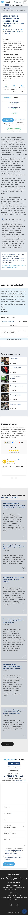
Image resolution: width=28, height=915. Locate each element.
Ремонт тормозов (15, 367)
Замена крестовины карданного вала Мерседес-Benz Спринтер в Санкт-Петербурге (13, 620)
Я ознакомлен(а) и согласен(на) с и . (14, 851)
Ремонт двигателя (15, 395)
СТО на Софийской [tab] (14, 763)
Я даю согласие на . (13, 857)
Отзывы (12, 5)
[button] (12, 478)
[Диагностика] (5, 361)
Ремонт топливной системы (15, 377)
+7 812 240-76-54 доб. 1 (14, 776)
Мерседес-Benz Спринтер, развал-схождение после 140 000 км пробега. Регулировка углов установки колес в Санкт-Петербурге (14, 712)
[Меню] (25, 2)
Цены (6, 5)
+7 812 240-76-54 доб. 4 (14, 896)
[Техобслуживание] (5, 406)
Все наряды (6, 744)
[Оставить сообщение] (24, 911)
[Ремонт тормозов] (5, 370)
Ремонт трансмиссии (16, 386)
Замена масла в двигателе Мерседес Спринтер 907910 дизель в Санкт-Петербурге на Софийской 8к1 (14, 505)
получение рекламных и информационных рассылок (13, 857)
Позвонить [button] (19, 2)
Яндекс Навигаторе (20, 780)
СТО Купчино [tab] (14, 770)
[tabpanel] (14, 777)
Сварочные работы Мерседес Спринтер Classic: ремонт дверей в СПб (14, 546)
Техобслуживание (15, 404)
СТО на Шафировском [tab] (14, 767)
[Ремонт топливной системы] (5, 379)
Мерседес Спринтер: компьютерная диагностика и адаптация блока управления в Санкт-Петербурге (12, 666)
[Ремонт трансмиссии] (5, 388)
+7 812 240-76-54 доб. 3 (14, 885)
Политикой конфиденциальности (13, 850)
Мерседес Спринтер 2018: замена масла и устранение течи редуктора (13, 579)
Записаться (19, 5)
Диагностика (14, 358)
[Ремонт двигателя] (5, 397)
